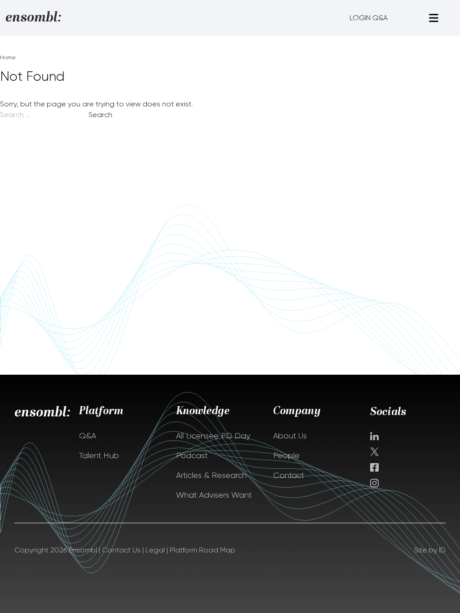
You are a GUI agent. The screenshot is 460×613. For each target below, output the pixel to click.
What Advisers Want (214, 494)
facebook (374, 467)
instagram (374, 483)
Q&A (87, 435)
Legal (155, 550)
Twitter (375, 451)
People (286, 455)
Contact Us (121, 550)
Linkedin (374, 436)
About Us (290, 435)
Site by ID (430, 550)
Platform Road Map (202, 550)
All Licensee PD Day (213, 435)
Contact (288, 475)
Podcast (192, 455)
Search (100, 114)
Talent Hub (99, 455)
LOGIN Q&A (368, 17)
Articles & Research (211, 475)
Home (8, 57)
